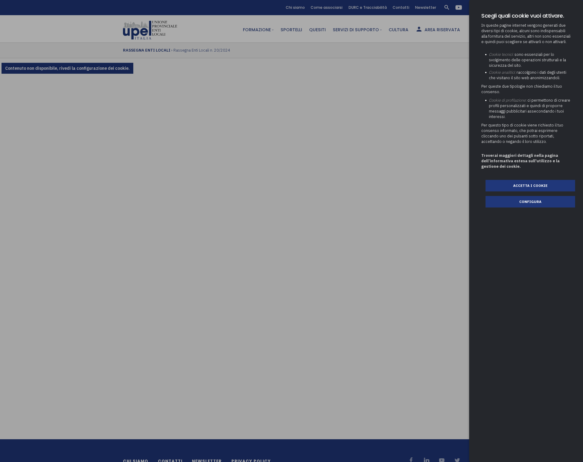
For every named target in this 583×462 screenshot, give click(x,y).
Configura (530, 201)
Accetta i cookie (530, 185)
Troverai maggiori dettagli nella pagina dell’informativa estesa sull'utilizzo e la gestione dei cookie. (520, 161)
